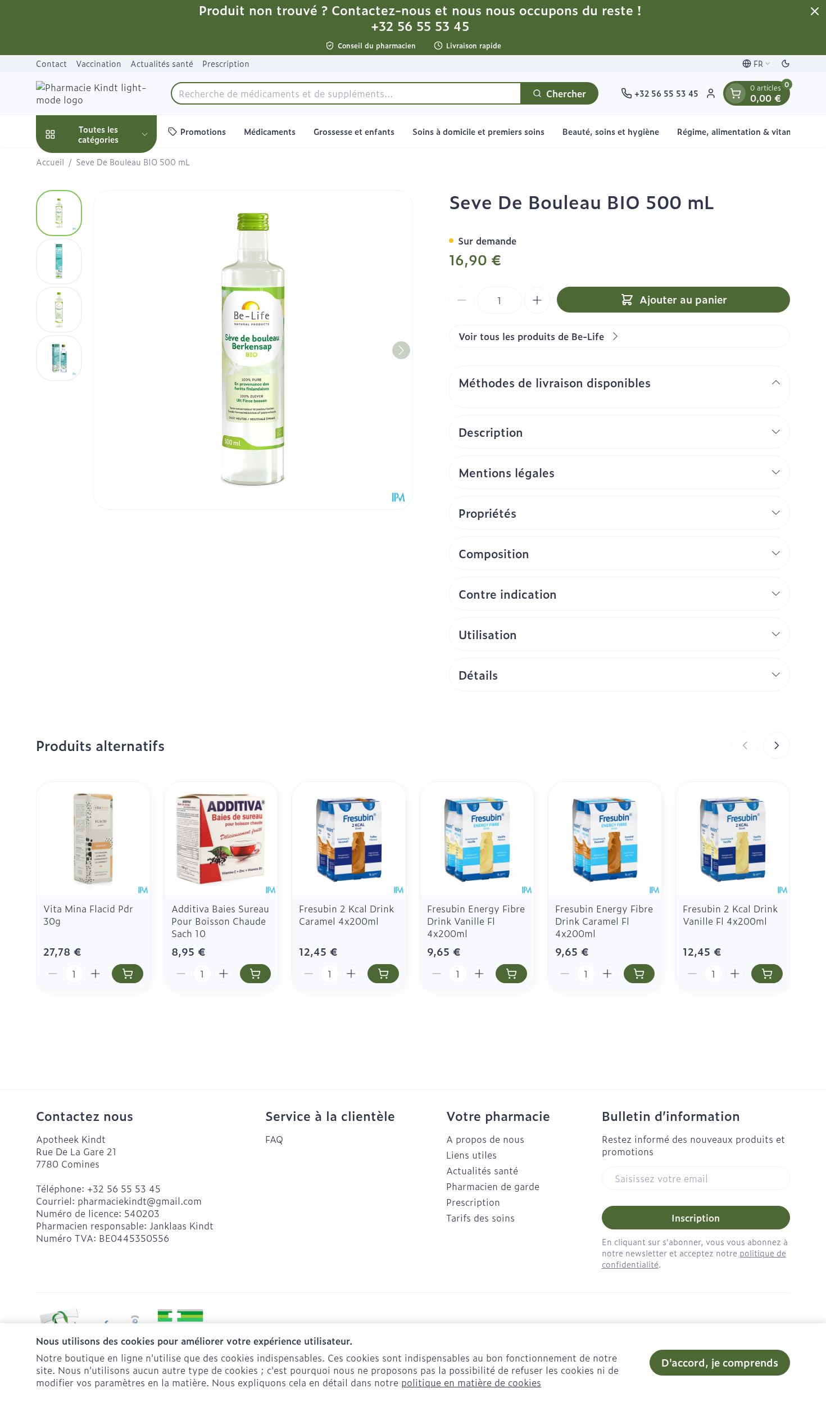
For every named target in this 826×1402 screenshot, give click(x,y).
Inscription (695, 1217)
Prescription (225, 63)
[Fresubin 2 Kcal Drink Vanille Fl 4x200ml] (732, 839)
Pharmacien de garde (492, 1186)
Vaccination (98, 63)
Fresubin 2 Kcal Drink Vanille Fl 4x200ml (730, 915)
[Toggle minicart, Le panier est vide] (735, 93)
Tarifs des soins (480, 1217)
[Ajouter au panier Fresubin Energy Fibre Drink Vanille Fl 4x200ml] (511, 973)
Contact (51, 63)
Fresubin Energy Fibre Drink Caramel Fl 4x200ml (604, 921)
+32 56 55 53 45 (124, 1188)
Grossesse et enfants (354, 131)
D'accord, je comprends (719, 1362)
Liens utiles (471, 1154)
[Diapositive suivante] (776, 745)
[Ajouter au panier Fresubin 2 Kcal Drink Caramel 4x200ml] (383, 973)
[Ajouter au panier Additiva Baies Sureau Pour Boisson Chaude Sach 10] (255, 973)
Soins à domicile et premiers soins (478, 131)
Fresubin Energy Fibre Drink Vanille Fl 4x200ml (476, 921)
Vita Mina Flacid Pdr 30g (88, 915)
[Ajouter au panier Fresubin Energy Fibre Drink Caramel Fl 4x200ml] (639, 973)
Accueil (50, 162)
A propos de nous (485, 1139)
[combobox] (346, 93)
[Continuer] (401, 350)
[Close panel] (815, 11)
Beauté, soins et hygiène (610, 131)
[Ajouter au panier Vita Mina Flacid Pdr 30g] (127, 973)
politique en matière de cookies (471, 1382)
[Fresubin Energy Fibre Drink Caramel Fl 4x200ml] (605, 839)
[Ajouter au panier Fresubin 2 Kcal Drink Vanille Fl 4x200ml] (767, 973)
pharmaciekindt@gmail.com (140, 1200)
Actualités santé (161, 63)
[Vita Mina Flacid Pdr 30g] (93, 839)
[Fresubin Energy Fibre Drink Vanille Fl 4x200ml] (477, 839)
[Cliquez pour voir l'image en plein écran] (253, 350)
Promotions (203, 131)
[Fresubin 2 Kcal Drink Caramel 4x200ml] (349, 839)
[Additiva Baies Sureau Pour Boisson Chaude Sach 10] (221, 839)
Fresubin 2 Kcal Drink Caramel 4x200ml (346, 915)
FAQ (274, 1139)
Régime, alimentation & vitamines (743, 131)
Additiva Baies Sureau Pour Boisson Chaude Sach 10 (220, 921)
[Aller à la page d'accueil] (92, 93)
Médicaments (270, 131)
